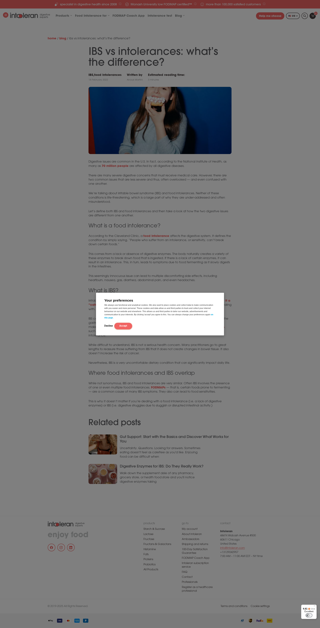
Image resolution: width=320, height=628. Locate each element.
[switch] (309, 615)
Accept (123, 325)
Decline (108, 325)
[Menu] (315, 607)
